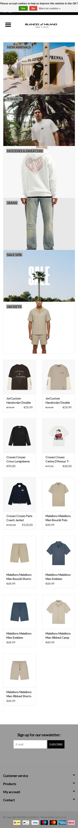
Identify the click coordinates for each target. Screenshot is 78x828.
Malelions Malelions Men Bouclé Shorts (19, 577)
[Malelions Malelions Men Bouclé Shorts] (19, 553)
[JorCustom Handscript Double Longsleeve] (19, 377)
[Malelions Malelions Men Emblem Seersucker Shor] (19, 612)
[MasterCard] (52, 822)
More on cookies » (50, 8)
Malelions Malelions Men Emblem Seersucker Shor (19, 636)
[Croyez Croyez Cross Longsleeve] (19, 435)
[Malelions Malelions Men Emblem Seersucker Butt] (58, 553)
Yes (23, 8)
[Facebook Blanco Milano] (35, 757)
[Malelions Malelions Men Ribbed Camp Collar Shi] (58, 612)
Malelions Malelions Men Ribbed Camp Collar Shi (58, 636)
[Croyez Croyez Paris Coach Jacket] (19, 494)
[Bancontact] (25, 822)
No (33, 8)
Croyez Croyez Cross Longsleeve (18, 459)
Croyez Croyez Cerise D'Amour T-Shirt (57, 459)
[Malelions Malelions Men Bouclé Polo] (58, 494)
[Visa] (34, 822)
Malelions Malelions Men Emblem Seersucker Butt (58, 577)
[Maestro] (43, 822)
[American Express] (62, 822)
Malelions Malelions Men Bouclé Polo (58, 518)
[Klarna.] (71, 822)
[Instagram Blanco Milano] (42, 757)
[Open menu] (8, 24)
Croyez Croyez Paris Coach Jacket (19, 518)
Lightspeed (60, 817)
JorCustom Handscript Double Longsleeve (18, 401)
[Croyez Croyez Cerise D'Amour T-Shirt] (58, 435)
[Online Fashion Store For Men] (47, 25)
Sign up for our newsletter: (39, 735)
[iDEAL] (16, 822)
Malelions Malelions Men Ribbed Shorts (19, 694)
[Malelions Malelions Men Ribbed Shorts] (19, 670)
